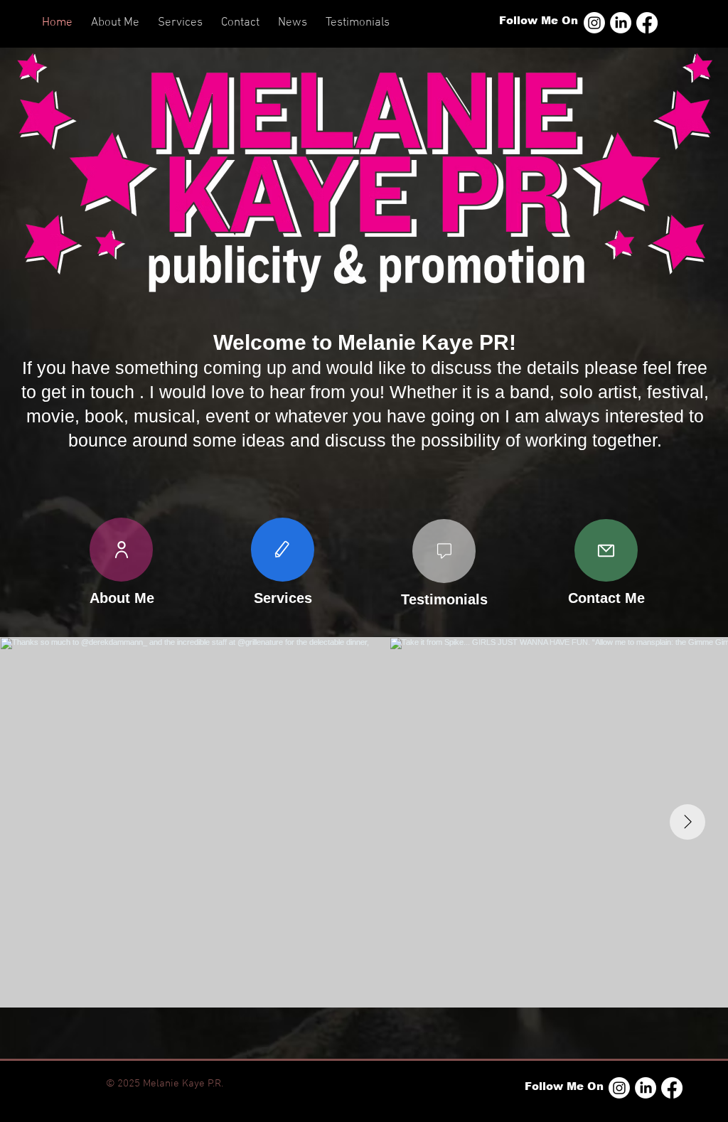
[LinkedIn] (620, 22)
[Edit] (282, 550)
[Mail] (606, 550)
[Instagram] (594, 22)
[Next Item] (687, 822)
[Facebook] (647, 22)
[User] (121, 550)
